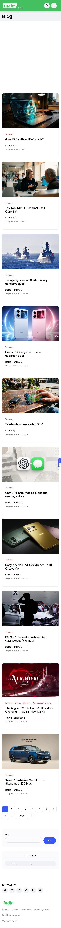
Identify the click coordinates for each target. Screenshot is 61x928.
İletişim (5, 909)
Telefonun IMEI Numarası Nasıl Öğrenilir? (25, 209)
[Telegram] (26, 890)
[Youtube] (40, 890)
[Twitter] (5, 890)
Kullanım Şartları (41, 909)
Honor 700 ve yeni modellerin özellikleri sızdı (24, 354)
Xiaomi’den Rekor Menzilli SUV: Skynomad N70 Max (25, 782)
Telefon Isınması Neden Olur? (24, 424)
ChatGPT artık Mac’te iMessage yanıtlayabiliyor (26, 494)
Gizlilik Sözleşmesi (11, 914)
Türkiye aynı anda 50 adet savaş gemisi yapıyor (26, 282)
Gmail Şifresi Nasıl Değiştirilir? (24, 139)
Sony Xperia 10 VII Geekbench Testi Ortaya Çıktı (28, 566)
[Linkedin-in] (33, 890)
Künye (15, 909)
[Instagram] (12, 890)
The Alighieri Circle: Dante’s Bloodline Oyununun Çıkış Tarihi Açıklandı (29, 709)
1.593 (21, 816)
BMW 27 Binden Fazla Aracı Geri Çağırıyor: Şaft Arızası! (25, 638)
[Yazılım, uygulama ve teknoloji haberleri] (13, 5)
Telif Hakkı (25, 909)
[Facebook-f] (19, 890)
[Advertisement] (30, 53)
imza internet (10, 921)
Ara (7, 834)
